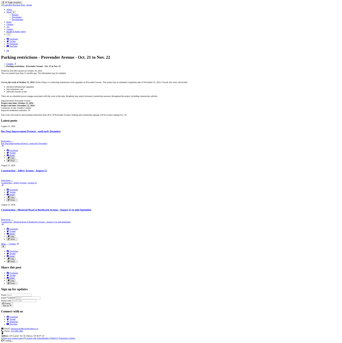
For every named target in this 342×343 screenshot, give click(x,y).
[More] (13, 12)
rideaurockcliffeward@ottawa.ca (24, 328)
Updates (10, 64)
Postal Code (6, 300)
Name (3, 295)
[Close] (3, 246)
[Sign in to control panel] (12, 338)
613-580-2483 (17, 331)
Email (8, 298)
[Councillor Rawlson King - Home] (16, 5)
